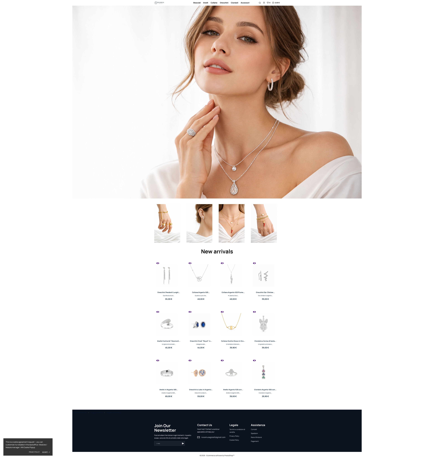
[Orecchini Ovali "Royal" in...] (211, 316)
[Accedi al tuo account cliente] (264, 3)
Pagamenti (255, 441)
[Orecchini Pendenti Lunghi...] (179, 268)
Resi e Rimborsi (256, 437)
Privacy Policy (234, 436)
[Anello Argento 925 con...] (243, 365)
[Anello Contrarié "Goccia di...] (179, 316)
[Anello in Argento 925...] (179, 365)
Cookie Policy (234, 440)
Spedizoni (254, 433)
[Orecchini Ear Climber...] (275, 268)
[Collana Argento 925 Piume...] (243, 268)
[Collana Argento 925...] (211, 268)
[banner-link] (167, 223)
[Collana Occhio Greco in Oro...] (243, 316)
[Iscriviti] (183, 443)
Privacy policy (34, 452)
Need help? (201, 429)
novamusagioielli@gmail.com (213, 437)
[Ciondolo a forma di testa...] (275, 316)
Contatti (254, 429)
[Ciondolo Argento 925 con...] (275, 365)
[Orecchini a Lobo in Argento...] (211, 365)
